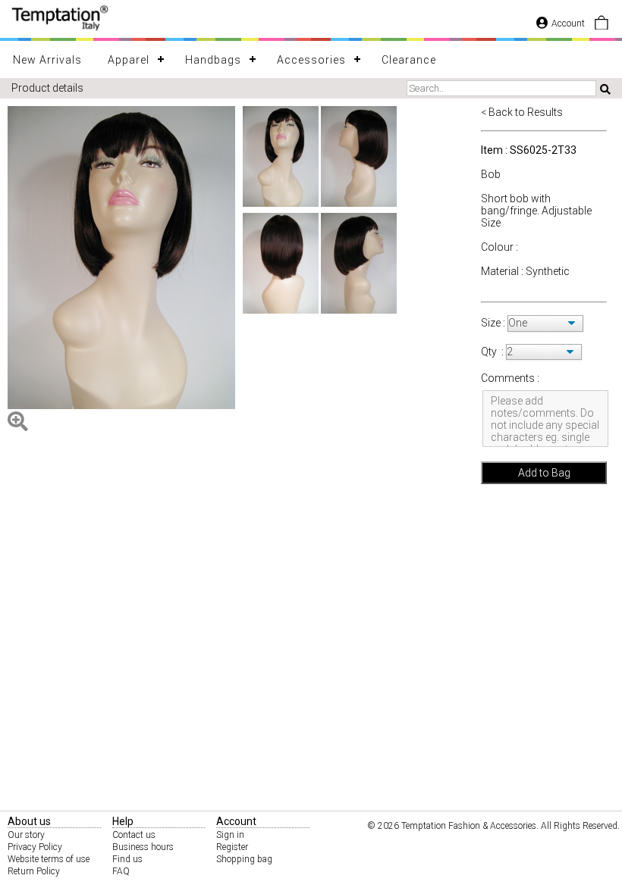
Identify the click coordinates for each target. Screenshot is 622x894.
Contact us (134, 835)
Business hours (143, 847)
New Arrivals (47, 60)
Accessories (311, 60)
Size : (494, 323)
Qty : (492, 351)
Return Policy (34, 871)
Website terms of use (49, 859)
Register (232, 847)
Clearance (409, 60)
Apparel (128, 60)
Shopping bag (244, 859)
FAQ (121, 871)
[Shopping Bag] (601, 26)
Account (568, 23)
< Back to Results (522, 112)
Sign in (230, 835)
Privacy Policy (35, 847)
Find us (127, 859)
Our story (26, 835)
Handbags (213, 60)
